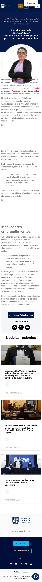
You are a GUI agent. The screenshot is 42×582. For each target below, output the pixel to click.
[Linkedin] (11, 564)
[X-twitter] (26, 564)
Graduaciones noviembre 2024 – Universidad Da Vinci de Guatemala (19, 482)
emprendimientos (8, 283)
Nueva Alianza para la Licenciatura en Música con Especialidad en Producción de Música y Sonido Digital (21, 429)
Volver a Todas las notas (23, 315)
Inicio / (5, 19)
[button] (14, 327)
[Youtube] (31, 564)
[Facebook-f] (21, 564)
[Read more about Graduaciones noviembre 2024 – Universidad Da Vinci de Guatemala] (7, 491)
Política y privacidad (21, 572)
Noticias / (12, 19)
